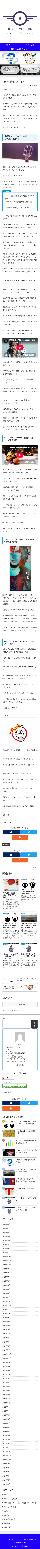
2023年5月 (6, 1382)
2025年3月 (6, 1293)
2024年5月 (6, 1334)
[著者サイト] (11, 832)
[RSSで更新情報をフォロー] (20, 837)
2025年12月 (6, 1256)
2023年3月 (6, 1390)
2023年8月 (6, 1370)
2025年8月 (6, 1273)
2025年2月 (6, 1297)
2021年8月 (6, 1468)
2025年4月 (6, 1289)
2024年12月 (6, 1305)
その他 (6, 1515)
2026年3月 (6, 1244)
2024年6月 (6, 1330)
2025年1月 (6, 1301)
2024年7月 (6, 1325)
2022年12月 (6, 1403)
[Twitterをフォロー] (28, 832)
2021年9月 (6, 1464)
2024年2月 (6, 1346)
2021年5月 (6, 1480)
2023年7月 (6, 1374)
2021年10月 (6, 1459)
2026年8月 (6, 1224)
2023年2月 (6, 1394)
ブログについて (9, 1519)
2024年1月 (6, 1350)
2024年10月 (6, 1313)
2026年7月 (6, 1228)
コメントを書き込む (20, 1004)
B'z (5, 1494)
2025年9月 (6, 1269)
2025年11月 (6, 1260)
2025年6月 (6, 1281)
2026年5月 (6, 1236)
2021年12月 (6, 1451)
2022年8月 (6, 1419)
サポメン (7, 1511)
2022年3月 (6, 1439)
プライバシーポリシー (29, 1539)
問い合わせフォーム (20, 1542)
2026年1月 (6, 1252)
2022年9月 (6, 1415)
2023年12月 (6, 1354)
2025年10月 (6, 1265)
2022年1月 (6, 1447)
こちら (24, 1061)
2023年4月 (6, 1386)
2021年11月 (6, 1455)
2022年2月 (6, 1443)
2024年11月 (6, 1309)
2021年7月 (6, 1472)
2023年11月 (6, 1358)
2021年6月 (6, 1476)
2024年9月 (6, 1317)
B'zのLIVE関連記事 (11, 1498)
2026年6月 (6, 1232)
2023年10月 (6, 1362)
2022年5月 (6, 1431)
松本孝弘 (7, 1523)
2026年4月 (6, 1240)
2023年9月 (6, 1366)
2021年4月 (6, 1484)
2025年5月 (6, 1285)
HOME (11, 1539)
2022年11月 (6, 1407)
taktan (20, 1044)
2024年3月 (6, 1342)
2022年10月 (6, 1411)
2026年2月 (6, 1248)
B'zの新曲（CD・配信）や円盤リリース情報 (20, 1503)
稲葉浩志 (6, 844)
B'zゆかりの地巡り (10, 1507)
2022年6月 (6, 1427)
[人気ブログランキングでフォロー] (14, 1087)
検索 (4, 1018)
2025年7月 (6, 1277)
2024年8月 (6, 1321)
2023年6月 (6, 1378)
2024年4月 (6, 1338)
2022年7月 (6, 1423)
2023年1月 (6, 1399)
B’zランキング (7, 1082)
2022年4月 (6, 1435)
